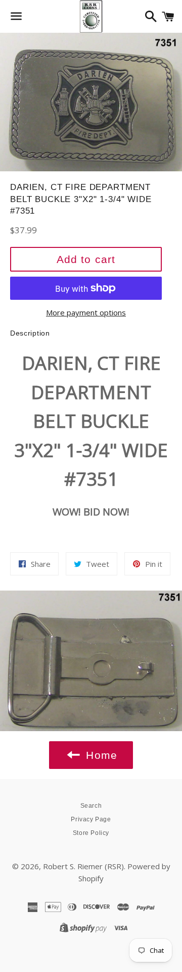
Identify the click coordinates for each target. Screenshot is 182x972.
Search (91, 805)
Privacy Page (91, 819)
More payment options (86, 312)
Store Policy (91, 832)
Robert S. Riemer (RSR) (83, 866)
